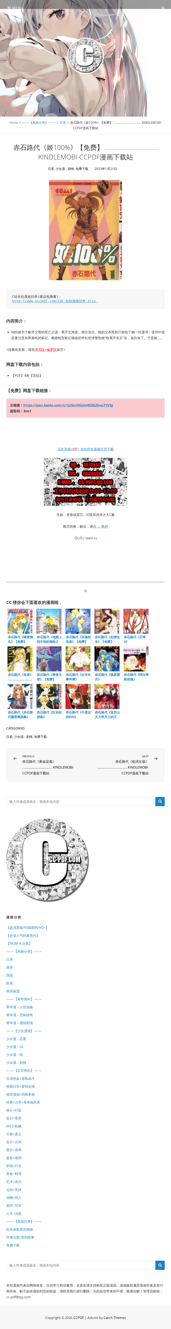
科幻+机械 (13, 1126)
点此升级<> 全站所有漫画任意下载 (85, 449)
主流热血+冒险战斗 (20, 1078)
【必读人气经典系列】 (23, 935)
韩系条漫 (13, 991)
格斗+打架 (13, 1110)
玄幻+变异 (13, 1118)
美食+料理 (13, 1173)
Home (13, 122)
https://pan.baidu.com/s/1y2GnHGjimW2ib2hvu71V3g (68, 405)
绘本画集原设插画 (19, 1229)
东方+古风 (13, 1142)
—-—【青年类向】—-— (24, 999)
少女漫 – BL (14, 1054)
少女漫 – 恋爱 (16, 1038)
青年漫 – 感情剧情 (19, 1023)
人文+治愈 (13, 1213)
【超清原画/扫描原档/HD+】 (27, 927)
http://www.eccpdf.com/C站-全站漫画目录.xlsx (55, 301)
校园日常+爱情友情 (20, 1086)
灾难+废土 (13, 1134)
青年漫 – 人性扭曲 (19, 1007)
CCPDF (78, 1317)
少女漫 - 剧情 (65, 169)
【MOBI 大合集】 (19, 943)
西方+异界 (13, 1150)
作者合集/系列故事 (20, 1237)
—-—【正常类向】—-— (24, 1070)
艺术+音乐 (13, 1181)
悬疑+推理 (13, 1158)
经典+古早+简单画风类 (23, 1102)
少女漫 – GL (15, 1046)
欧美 (9, 983)
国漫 (9, 975)
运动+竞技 (13, 1189)
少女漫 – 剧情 (16, 1062)
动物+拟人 (13, 1197)
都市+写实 (13, 1205)
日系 (63, 122)
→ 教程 (102, 526)
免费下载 (82, 169)
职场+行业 (13, 1166)
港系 (9, 967)
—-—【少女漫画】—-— (24, 1031)
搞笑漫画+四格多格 (20, 1094)
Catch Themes (115, 1317)
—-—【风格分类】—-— (38, 122)
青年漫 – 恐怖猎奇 (19, 1015)
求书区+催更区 (46, 349)
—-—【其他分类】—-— (24, 1221)
